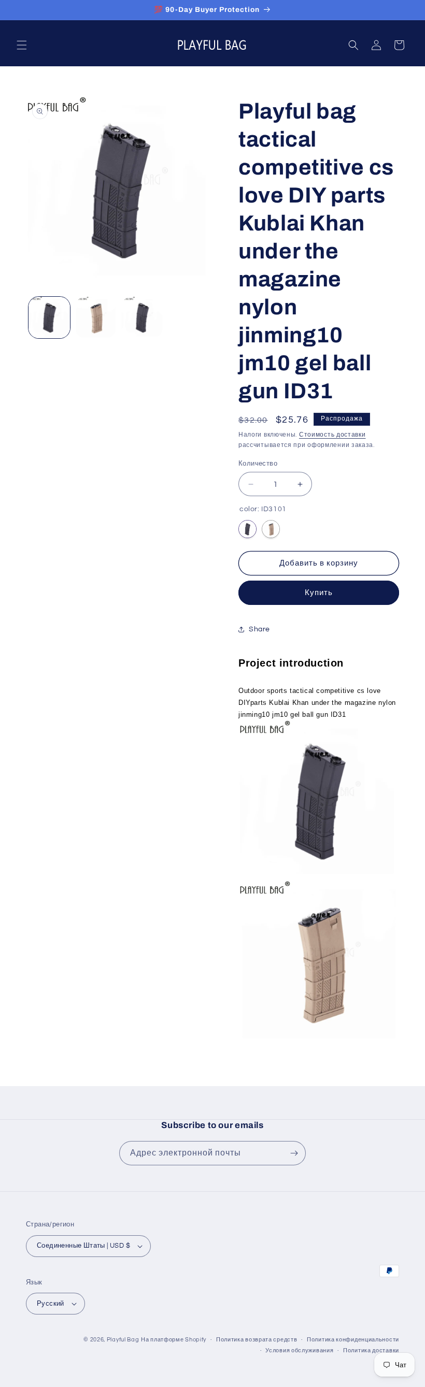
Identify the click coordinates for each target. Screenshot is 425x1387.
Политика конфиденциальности (353, 1339)
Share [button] (259, 629)
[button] (21, 45)
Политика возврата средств (257, 1339)
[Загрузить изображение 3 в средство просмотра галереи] (142, 317)
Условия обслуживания (299, 1350)
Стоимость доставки (332, 434)
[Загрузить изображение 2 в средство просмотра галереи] (96, 317)
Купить (319, 593)
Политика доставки (371, 1350)
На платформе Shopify (173, 1339)
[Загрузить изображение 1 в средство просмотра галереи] (49, 317)
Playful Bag (123, 1339)
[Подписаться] (293, 1153)
